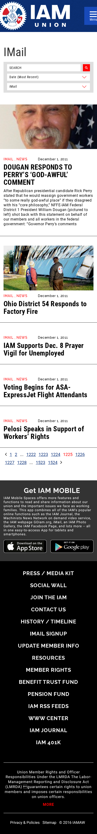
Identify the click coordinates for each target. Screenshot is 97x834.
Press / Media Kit (48, 573)
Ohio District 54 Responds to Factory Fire (45, 308)
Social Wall (48, 585)
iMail (8, 159)
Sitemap (50, 823)
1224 (55, 454)
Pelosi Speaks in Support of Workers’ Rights (44, 433)
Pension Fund (48, 694)
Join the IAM (48, 597)
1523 (40, 462)
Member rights (48, 670)
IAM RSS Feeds (48, 706)
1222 (31, 454)
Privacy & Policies (25, 823)
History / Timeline (48, 621)
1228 (22, 462)
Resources (48, 658)
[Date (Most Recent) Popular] (48, 77)
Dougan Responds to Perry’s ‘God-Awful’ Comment (38, 174)
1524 (52, 462)
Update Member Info (48, 646)
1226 (80, 454)
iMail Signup (48, 634)
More (48, 805)
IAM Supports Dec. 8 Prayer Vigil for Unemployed (44, 349)
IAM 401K (48, 742)
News (22, 159)
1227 (9, 462)
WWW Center (48, 718)
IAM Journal (48, 730)
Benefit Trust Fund (48, 682)
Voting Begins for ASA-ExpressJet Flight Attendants (45, 391)
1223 (43, 454)
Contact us (48, 609)
